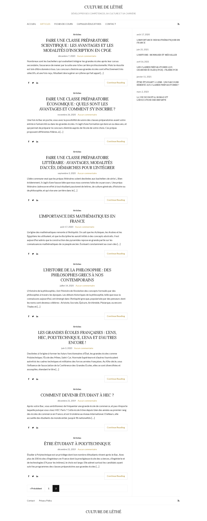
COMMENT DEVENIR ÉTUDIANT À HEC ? (77, 395)
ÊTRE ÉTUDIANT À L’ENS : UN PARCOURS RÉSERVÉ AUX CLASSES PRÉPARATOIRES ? (158, 83)
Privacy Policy (45, 500)
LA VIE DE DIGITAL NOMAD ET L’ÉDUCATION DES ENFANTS (152, 98)
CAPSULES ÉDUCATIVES (89, 24)
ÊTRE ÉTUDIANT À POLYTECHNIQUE (77, 443)
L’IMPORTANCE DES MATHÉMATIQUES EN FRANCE (77, 219)
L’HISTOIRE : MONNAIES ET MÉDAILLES (157, 54)
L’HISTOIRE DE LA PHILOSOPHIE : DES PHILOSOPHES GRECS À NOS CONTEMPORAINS (77, 274)
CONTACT (110, 24)
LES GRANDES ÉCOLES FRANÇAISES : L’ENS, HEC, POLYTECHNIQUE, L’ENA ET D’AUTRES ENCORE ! (77, 337)
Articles (77, 34)
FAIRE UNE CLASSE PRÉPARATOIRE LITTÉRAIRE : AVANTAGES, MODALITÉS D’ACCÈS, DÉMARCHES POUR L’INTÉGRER (77, 162)
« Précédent (36, 488)
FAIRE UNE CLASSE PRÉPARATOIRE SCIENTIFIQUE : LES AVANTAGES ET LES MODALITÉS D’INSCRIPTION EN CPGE (77, 45)
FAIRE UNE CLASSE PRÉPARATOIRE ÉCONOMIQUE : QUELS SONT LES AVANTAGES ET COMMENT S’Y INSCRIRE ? (77, 103)
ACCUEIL (31, 24)
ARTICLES (45, 24)
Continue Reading (116, 82)
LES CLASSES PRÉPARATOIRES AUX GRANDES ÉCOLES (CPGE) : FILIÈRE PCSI (157, 68)
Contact (31, 500)
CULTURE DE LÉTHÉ (103, 7)
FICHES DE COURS (63, 24)
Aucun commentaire (86, 56)
